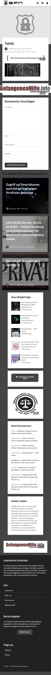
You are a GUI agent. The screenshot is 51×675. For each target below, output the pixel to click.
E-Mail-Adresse (10, 144)
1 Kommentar (24, 209)
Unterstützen (9, 600)
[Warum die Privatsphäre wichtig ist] (25, 272)
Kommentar (8, 107)
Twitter (7, 655)
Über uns (8, 595)
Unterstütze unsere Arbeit (26, 377)
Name (7, 136)
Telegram (8, 650)
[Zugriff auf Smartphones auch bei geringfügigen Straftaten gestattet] (25, 196)
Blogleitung (12, 209)
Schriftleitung (12, 49)
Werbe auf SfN (10, 605)
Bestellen (26, 632)
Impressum (9, 590)
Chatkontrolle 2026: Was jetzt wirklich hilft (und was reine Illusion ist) (24, 477)
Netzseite (7, 153)
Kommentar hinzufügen (14, 52)
